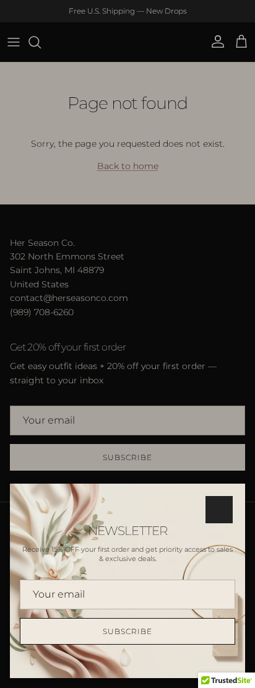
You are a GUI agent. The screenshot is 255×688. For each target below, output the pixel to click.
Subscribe (127, 631)
